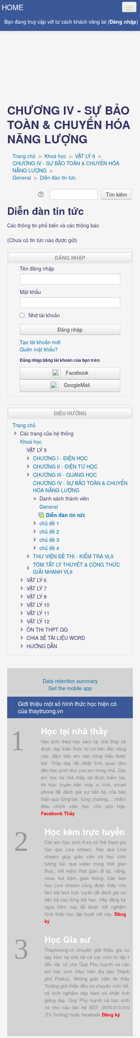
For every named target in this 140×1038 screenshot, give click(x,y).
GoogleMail (77, 384)
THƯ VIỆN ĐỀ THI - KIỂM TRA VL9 (73, 556)
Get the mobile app (70, 688)
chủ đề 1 (49, 523)
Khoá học (31, 441)
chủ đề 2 (49, 531)
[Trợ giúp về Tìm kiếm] (42, 193)
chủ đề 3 (49, 539)
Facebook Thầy (58, 813)
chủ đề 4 (49, 548)
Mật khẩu (30, 291)
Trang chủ (24, 425)
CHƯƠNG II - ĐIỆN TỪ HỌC (65, 466)
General (48, 506)
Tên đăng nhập (37, 268)
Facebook (77, 372)
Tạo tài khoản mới (40, 342)
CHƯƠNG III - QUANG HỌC (65, 474)
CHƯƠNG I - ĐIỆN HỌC (60, 458)
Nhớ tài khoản (43, 315)
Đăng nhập (122, 21)
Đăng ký (111, 1014)
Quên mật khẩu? (39, 349)
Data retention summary (70, 680)
